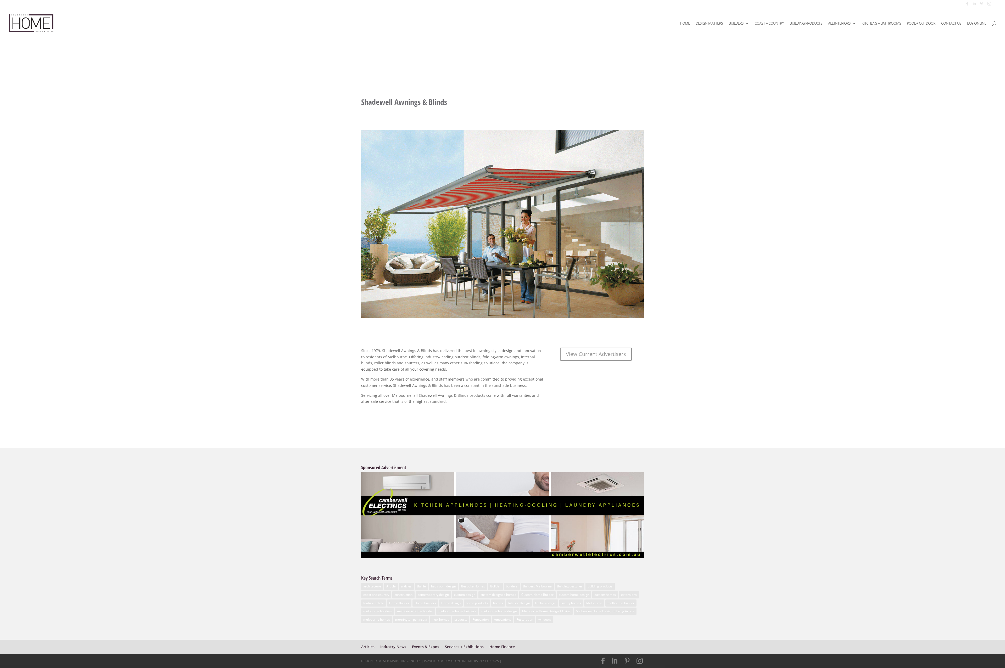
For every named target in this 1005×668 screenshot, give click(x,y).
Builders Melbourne (537, 586)
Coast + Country (769, 23)
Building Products (806, 23)
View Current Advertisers (596, 354)
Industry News (393, 646)
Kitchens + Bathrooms (881, 23)
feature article (373, 603)
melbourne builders (377, 611)
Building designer (569, 586)
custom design (464, 594)
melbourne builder (620, 603)
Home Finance (502, 646)
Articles (368, 646)
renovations (502, 619)
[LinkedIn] (974, 5)
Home (685, 23)
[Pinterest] (982, 5)
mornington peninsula (411, 619)
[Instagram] (989, 5)
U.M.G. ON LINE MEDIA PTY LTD (467, 661)
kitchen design (545, 603)
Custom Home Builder (537, 594)
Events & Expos (425, 646)
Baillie (421, 586)
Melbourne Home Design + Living (546, 611)
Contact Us (951, 23)
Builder (495, 586)
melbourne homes (376, 619)
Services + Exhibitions (464, 646)
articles (406, 586)
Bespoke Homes (473, 586)
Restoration (524, 619)
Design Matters (709, 23)
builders (512, 586)
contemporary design (433, 594)
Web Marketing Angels (401, 661)
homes (498, 603)
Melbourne (594, 603)
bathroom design (443, 586)
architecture (372, 586)
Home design (451, 603)
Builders (736, 23)
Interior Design (519, 603)
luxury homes (571, 603)
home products (477, 603)
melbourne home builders (457, 611)
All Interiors (839, 23)
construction (403, 594)
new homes (440, 619)
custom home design (574, 594)
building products (600, 586)
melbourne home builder (415, 611)
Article (391, 586)
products (460, 619)
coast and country (376, 594)
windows (544, 619)
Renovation (480, 619)
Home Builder (399, 603)
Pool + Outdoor (921, 23)
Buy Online (976, 23)
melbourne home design (499, 611)
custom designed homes (498, 594)
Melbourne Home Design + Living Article (605, 611)
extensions (629, 594)
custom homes (605, 594)
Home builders (425, 603)
